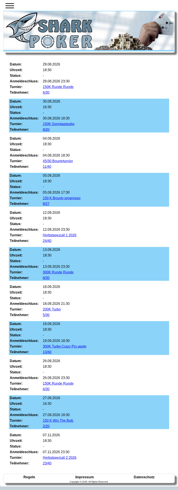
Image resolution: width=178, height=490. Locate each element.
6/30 (46, 92)
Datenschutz (144, 477)
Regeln (29, 477)
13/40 (47, 352)
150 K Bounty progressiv (62, 198)
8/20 (46, 129)
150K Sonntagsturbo (58, 124)
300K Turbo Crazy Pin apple (64, 346)
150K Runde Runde (58, 87)
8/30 (46, 278)
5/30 (46, 315)
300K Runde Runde (58, 272)
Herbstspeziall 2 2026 (59, 457)
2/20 (46, 426)
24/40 (47, 241)
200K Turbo (52, 309)
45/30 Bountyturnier (58, 161)
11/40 (47, 166)
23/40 (47, 463)
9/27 (46, 204)
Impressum (84, 477)
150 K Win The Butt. (58, 420)
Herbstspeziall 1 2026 (59, 235)
